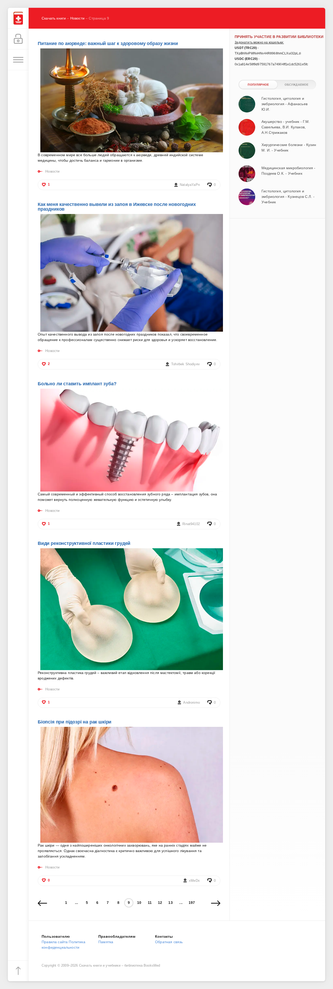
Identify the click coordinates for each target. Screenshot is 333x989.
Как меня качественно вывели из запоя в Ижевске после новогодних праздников (117, 207)
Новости (77, 18)
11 (150, 902)
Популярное (258, 84)
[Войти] (18, 39)
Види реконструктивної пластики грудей (84, 543)
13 (170, 902)
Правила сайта (55, 942)
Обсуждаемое (297, 84)
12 (160, 902)
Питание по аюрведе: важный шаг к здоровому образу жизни (108, 43)
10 (139, 902)
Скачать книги (54, 18)
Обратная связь (169, 942)
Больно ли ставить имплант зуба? (77, 383)
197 (192, 902)
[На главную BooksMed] (18, 18)
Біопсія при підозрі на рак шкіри (74, 722)
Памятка (105, 942)
